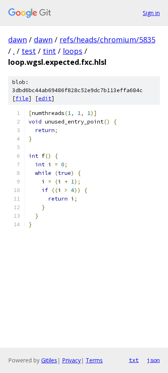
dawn (17, 39)
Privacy (71, 360)
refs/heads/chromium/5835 (107, 39)
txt (134, 360)
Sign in (151, 13)
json (153, 360)
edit (44, 98)
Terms (94, 360)
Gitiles (49, 360)
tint (49, 51)
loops (72, 51)
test (29, 51)
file (22, 98)
